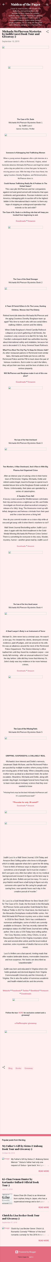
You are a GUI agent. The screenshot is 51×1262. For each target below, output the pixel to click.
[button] (47, 32)
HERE (20, 1013)
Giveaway (29, 1068)
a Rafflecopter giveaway (25, 1023)
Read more (44, 1171)
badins (31, 1257)
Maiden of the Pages (25, 4)
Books (18, 1068)
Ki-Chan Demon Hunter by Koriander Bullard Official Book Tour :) (20, 1182)
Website (6, 990)
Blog (10, 1068)
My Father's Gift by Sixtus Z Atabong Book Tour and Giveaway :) (22, 1147)
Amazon (31, 221)
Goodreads (21, 221)
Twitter (26, 990)
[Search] (47, 5)
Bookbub (35, 990)
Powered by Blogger (27, 1252)
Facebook (16, 990)
